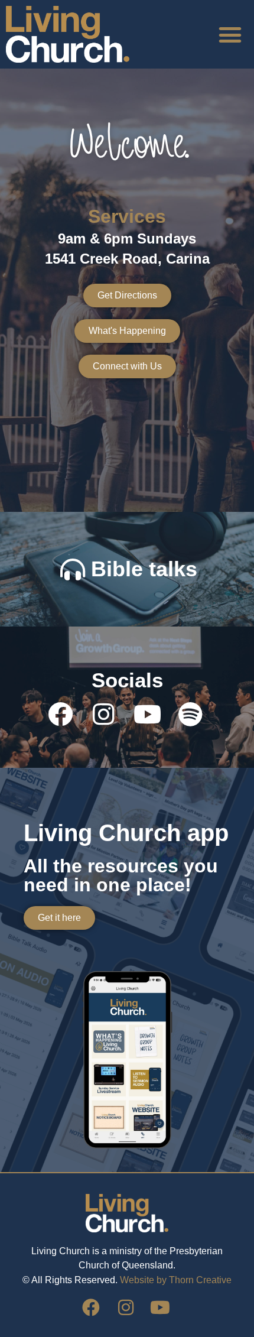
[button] (230, 34)
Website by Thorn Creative (176, 1280)
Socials (127, 680)
